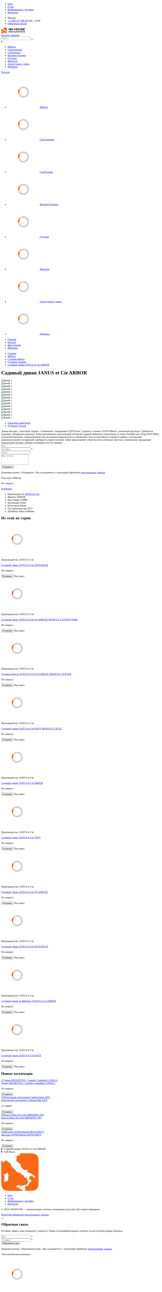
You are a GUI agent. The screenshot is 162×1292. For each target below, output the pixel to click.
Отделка (12, 58)
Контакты (13, 12)
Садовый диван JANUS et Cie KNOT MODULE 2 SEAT (31, 728)
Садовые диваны (17, 362)
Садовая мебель (16, 359)
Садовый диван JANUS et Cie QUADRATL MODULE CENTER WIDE (39, 619)
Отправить (8, 467)
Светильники (15, 49)
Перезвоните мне (11, 1243)
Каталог (5, 72)
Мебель (12, 46)
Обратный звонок (17, 23)
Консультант (14, 345)
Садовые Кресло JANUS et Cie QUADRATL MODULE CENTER (36, 674)
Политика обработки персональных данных (25, 1214)
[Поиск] (32, 39)
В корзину (6, 488)
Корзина (13, 348)
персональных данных (93, 472)
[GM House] (13, 32)
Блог (10, 4)
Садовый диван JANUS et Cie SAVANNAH (24, 565)
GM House (9, 1151)
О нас (11, 6)
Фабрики (12, 66)
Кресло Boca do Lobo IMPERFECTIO (21, 1117)
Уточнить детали (17, 425)
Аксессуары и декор (18, 64)
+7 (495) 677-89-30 (17, 20)
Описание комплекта (19, 423)
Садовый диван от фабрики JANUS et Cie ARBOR (28, 1001)
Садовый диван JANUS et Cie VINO (20, 837)
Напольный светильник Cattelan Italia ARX (24, 1100)
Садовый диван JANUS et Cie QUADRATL (24, 892)
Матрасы (12, 61)
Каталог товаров (10, 35)
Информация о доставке (21, 9)
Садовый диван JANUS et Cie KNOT (21, 1055)
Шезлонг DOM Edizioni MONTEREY (21, 1134)
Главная (12, 339)
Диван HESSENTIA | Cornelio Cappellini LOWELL (28, 1083)
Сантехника (14, 52)
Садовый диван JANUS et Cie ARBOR (28, 364)
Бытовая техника (17, 55)
